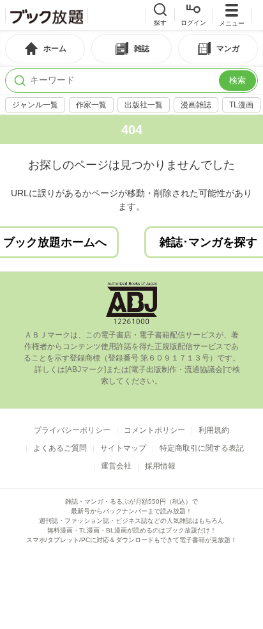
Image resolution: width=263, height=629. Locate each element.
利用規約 (214, 430)
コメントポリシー (154, 430)
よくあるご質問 (60, 448)
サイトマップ (123, 448)
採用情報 (160, 466)
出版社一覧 (143, 104)
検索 (237, 80)
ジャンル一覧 (35, 104)
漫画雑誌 (196, 104)
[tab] (45, 48)
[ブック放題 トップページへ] (46, 15)
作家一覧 (91, 104)
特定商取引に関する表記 (202, 448)
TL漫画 (241, 104)
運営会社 (116, 466)
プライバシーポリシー (72, 430)
